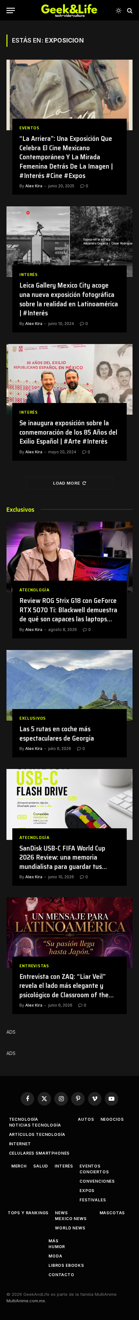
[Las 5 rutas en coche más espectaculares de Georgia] (69, 685)
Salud (40, 1166)
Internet (20, 1143)
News (61, 1212)
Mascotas (112, 1212)
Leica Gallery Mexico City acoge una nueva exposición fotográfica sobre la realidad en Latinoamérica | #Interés (68, 299)
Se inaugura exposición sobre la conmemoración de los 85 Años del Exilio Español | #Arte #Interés (68, 432)
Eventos (90, 1166)
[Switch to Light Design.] (118, 11)
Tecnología (23, 1119)
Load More (66, 483)
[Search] (129, 10)
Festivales (93, 1199)
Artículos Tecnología (37, 1134)
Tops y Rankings (28, 1212)
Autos (86, 1119)
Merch (19, 1166)
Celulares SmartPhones (39, 1153)
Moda (55, 1256)
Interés (64, 1166)
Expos (87, 1190)
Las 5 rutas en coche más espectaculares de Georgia (56, 734)
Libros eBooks (66, 1265)
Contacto (61, 1274)
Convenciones (97, 1181)
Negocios (112, 1119)
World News (70, 1228)
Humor (56, 1246)
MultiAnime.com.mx (25, 1300)
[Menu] (10, 10)
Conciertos (94, 1171)
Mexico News (70, 1218)
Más (53, 1240)
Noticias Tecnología (35, 1125)
